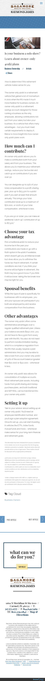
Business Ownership (12, 68)
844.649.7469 (30, 608)
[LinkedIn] (8, 84)
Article (28, 68)
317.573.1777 (11, 608)
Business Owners (12, 500)
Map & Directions (27, 613)
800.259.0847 (18, 611)
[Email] (8, 88)
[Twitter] (8, 80)
